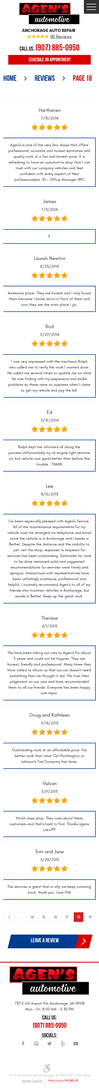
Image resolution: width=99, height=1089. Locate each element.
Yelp (62, 1045)
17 (66, 917)
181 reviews (61, 37)
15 (43, 917)
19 (90, 917)
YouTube (75, 1045)
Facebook (23, 1045)
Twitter (49, 1045)
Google (36, 1045)
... (20, 917)
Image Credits (32, 1081)
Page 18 (82, 78)
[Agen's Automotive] (49, 13)
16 (55, 917)
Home (9, 78)
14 (32, 917)
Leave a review (45, 940)
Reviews (45, 78)
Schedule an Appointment (50, 59)
